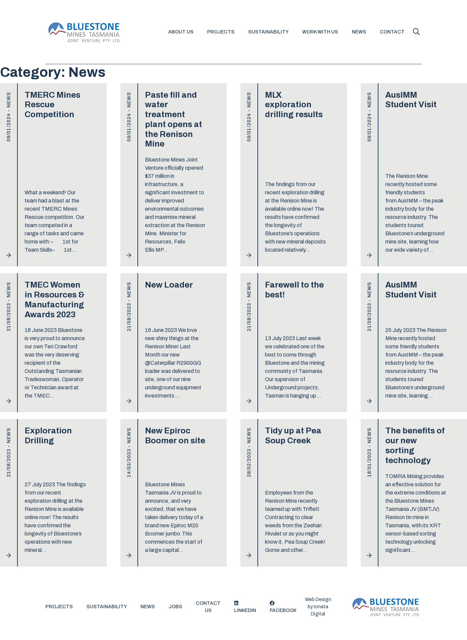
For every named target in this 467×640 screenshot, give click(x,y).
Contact (392, 31)
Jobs (175, 606)
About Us (181, 31)
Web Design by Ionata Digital (318, 606)
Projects (221, 31)
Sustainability (268, 31)
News (359, 31)
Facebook (283, 610)
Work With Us (320, 31)
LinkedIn (245, 610)
